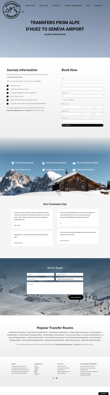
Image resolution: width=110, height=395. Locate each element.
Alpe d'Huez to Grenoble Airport (37, 332)
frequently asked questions (15, 110)
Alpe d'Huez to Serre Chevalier (90, 340)
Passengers (64, 92)
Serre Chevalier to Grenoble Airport (77, 337)
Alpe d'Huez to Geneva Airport (58, 332)
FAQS (88, 5)
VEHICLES (56, 5)
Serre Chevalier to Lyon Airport (55, 337)
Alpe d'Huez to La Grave (72, 340)
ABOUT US (43, 5)
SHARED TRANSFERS (73, 5)
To (62, 85)
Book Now (36, 367)
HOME (18, 5)
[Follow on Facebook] (53, 378)
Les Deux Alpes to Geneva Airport (53, 335)
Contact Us (36, 374)
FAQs (35, 371)
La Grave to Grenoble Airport (91, 335)
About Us (36, 368)
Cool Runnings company (90, 368)
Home (35, 366)
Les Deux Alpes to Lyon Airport (79, 332)
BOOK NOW (30, 5)
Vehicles (36, 370)
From (63, 78)
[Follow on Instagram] (56, 378)
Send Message (76, 297)
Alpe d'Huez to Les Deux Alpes (54, 340)
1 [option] (62, 96)
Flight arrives (65, 103)
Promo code (65, 118)
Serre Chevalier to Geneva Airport (32, 340)
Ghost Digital (88, 375)
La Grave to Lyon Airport (73, 335)
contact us (28, 110)
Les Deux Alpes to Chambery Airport (30, 335)
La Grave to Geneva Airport (35, 337)
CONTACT (99, 5)
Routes (35, 372)
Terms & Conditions (61, 373)
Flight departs (65, 111)
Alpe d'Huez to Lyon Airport (17, 332)
